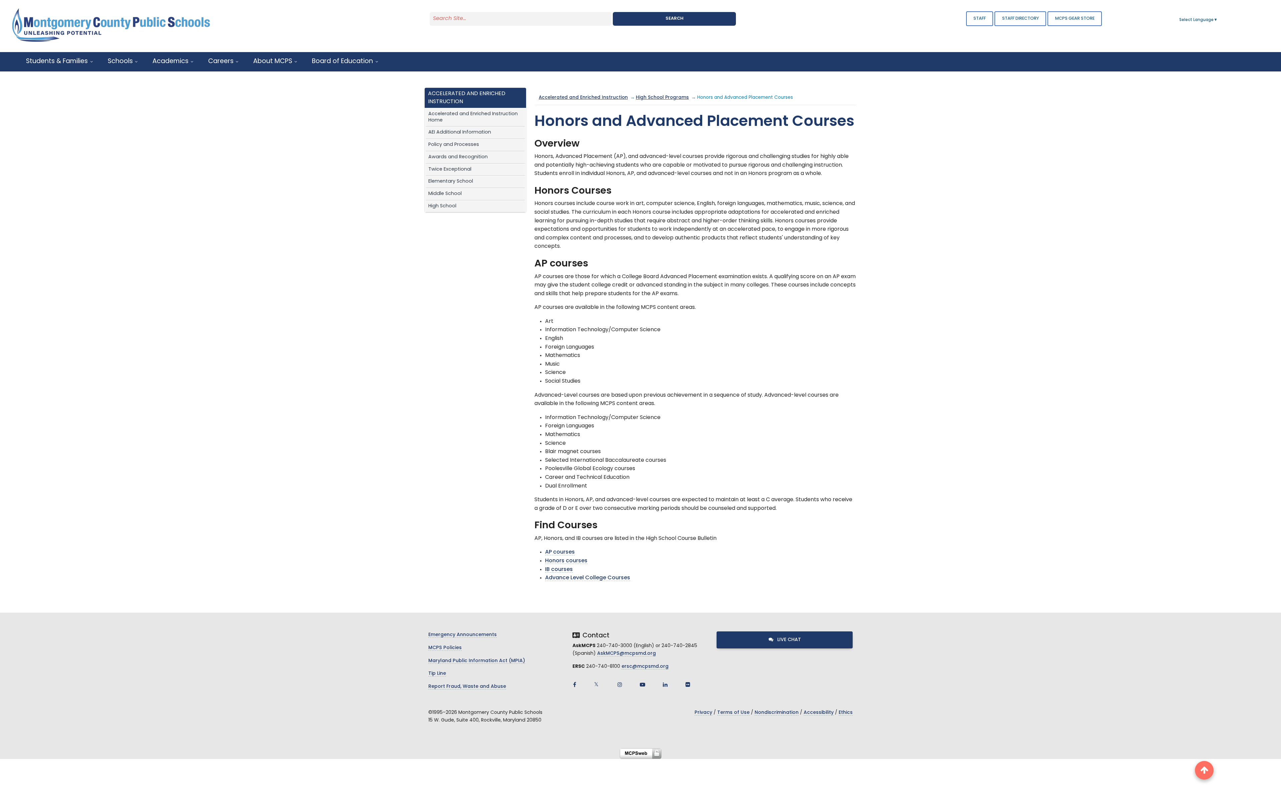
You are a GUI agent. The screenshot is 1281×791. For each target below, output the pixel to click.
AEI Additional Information (459, 132)
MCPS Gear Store (1075, 18)
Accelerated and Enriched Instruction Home (473, 117)
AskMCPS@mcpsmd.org (626, 653)
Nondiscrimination (777, 712)
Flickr (688, 684)
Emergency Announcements (462, 634)
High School (442, 206)
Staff (979, 18)
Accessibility (819, 712)
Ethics (846, 712)
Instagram (620, 684)
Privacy (703, 712)
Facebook (574, 684)
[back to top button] (1204, 770)
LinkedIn (665, 684)
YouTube (642, 684)
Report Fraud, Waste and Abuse (467, 686)
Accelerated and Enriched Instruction (583, 97)
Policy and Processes (453, 144)
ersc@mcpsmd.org (645, 666)
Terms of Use (733, 712)
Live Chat (788, 639)
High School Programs (662, 97)
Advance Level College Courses (587, 578)
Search (675, 18)
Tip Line (437, 673)
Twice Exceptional (449, 169)
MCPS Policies (445, 647)
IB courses (559, 569)
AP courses (560, 552)
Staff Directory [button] (1020, 18)
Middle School (445, 193)
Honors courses (566, 561)
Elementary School (450, 181)
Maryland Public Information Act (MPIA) (476, 660)
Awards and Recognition (458, 157)
